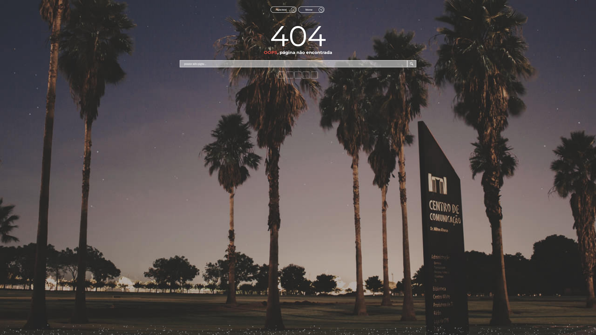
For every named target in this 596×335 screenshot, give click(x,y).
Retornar (309, 9)
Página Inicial (281, 9)
